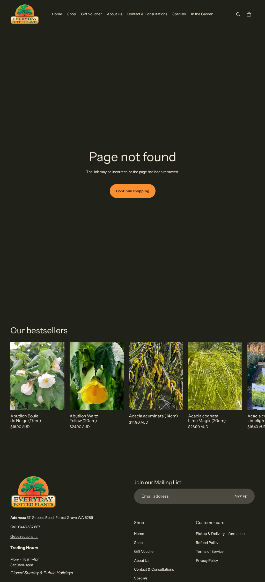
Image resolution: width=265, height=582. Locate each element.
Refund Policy (207, 542)
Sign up (241, 496)
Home (139, 533)
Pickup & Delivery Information (220, 533)
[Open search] (238, 14)
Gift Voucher (144, 551)
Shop (138, 542)
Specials (141, 578)
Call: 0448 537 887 (25, 527)
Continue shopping (132, 191)
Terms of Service (210, 551)
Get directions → (24, 536)
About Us (141, 560)
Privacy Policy (207, 560)
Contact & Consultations (154, 569)
